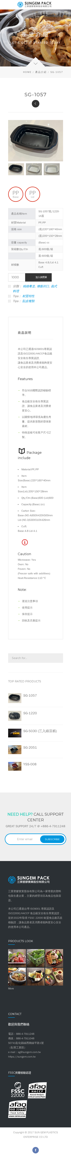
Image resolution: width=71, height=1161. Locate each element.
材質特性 (28, 296)
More (11, 988)
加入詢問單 (41, 277)
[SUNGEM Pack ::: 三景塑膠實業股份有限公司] (35, 4)
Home (27, 72)
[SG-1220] (35, 103)
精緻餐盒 (29, 286)
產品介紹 (41, 72)
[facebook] (35, 1150)
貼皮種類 (28, 301)
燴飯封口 (43, 286)
